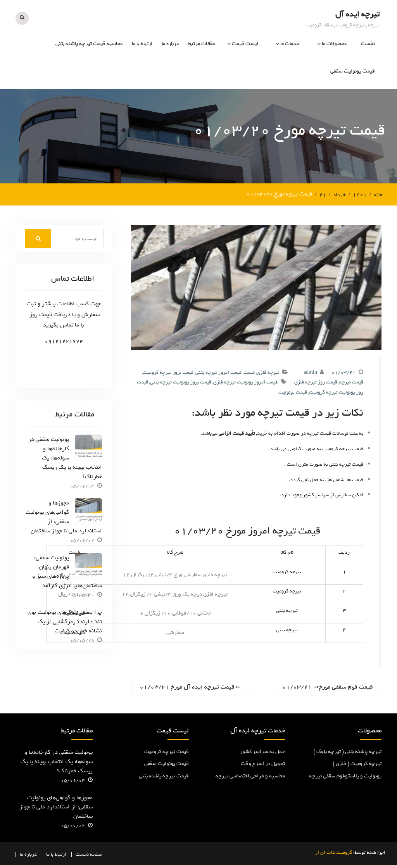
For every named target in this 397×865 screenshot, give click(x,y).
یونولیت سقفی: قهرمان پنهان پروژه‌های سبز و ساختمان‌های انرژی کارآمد (67, 571)
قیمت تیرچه (351, 382)
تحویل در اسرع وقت (263, 763)
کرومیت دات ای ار (333, 852)
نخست (368, 43)
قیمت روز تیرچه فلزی (315, 382)
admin (310, 372)
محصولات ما (334, 43)
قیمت (249, 372)
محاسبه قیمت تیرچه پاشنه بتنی (89, 43)
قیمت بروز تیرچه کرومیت (168, 372)
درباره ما (170, 43)
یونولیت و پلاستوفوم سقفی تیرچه (345, 776)
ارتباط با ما (142, 43)
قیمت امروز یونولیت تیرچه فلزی (245, 382)
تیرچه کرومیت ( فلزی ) (357, 763)
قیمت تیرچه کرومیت (166, 751)
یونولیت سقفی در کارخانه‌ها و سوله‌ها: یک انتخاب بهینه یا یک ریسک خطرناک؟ (65, 458)
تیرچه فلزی (268, 372)
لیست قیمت (245, 43)
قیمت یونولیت (292, 392)
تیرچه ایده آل (357, 14)
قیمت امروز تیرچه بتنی (218, 372)
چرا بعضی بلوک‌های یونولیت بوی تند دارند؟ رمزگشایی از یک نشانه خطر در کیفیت (65, 621)
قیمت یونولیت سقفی (352, 71)
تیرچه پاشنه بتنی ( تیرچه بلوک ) (347, 751)
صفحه (96, 854)
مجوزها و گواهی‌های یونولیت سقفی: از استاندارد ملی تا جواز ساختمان (64, 516)
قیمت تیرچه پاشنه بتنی (164, 776)
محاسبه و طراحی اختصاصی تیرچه (250, 776)
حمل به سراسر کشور (262, 751)
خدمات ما (290, 43)
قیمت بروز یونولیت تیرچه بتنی (180, 382)
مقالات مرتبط (201, 43)
